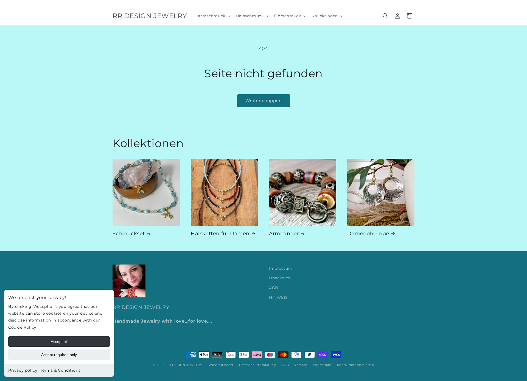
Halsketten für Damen (220, 234)
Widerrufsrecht (221, 365)
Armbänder (284, 234)
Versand (300, 365)
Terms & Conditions (60, 370)
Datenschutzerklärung (257, 365)
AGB (273, 287)
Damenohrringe (368, 234)
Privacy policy (22, 370)
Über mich (280, 277)
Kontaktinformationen (355, 365)
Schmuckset (129, 234)
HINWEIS (278, 297)
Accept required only (59, 354)
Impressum (280, 268)
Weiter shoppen (263, 100)
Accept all (59, 341)
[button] (213, 16)
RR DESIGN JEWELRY (184, 365)
